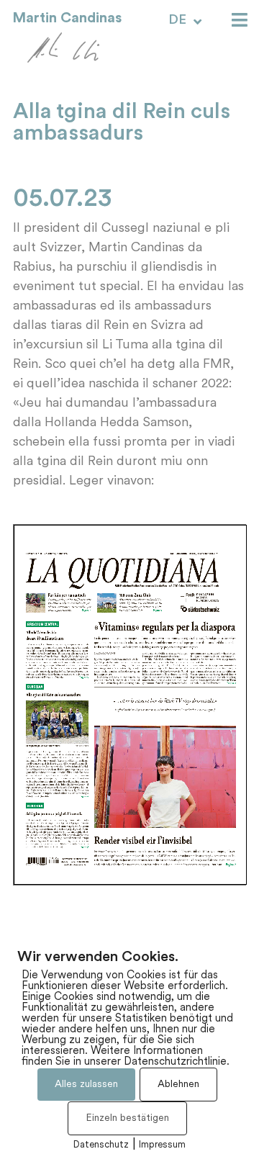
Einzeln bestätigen (127, 1118)
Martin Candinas (67, 18)
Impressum (162, 1145)
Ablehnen (178, 1084)
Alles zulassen (86, 1084)
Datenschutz (101, 1145)
